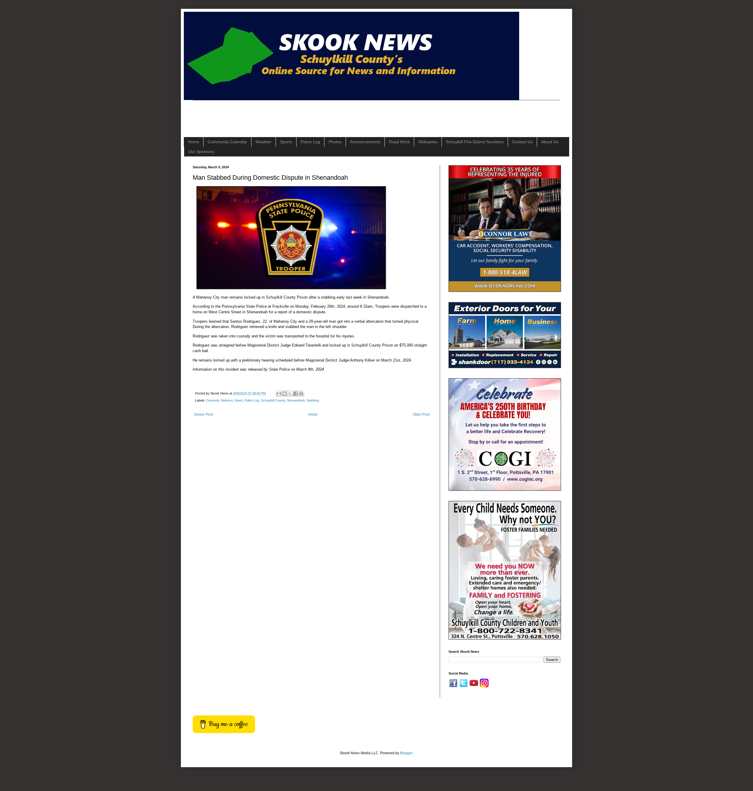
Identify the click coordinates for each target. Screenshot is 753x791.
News (238, 400)
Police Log (310, 141)
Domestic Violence (219, 400)
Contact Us (522, 141)
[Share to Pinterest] (301, 394)
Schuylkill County (273, 400)
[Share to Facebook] (296, 394)
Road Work (399, 141)
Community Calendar (227, 141)
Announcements (365, 141)
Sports (286, 141)
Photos (335, 141)
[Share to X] (290, 394)
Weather (263, 141)
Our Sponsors (201, 151)
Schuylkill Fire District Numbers (475, 141)
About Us (549, 141)
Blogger (406, 753)
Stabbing (312, 400)
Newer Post (203, 414)
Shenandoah (296, 400)
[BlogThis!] (284, 394)
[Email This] (279, 394)
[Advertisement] (300, 113)
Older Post (421, 414)
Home (193, 141)
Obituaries (427, 141)
